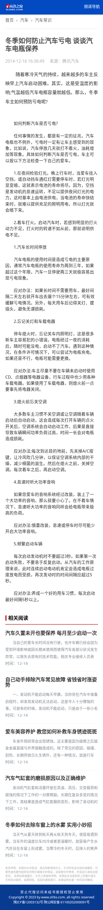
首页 (9, 20)
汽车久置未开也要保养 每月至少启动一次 (51, 633)
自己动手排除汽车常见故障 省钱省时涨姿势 (51, 682)
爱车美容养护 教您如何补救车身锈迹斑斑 (51, 731)
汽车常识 (43, 20)
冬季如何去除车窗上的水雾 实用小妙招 (48, 825)
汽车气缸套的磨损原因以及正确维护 (45, 778)
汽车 (24, 20)
